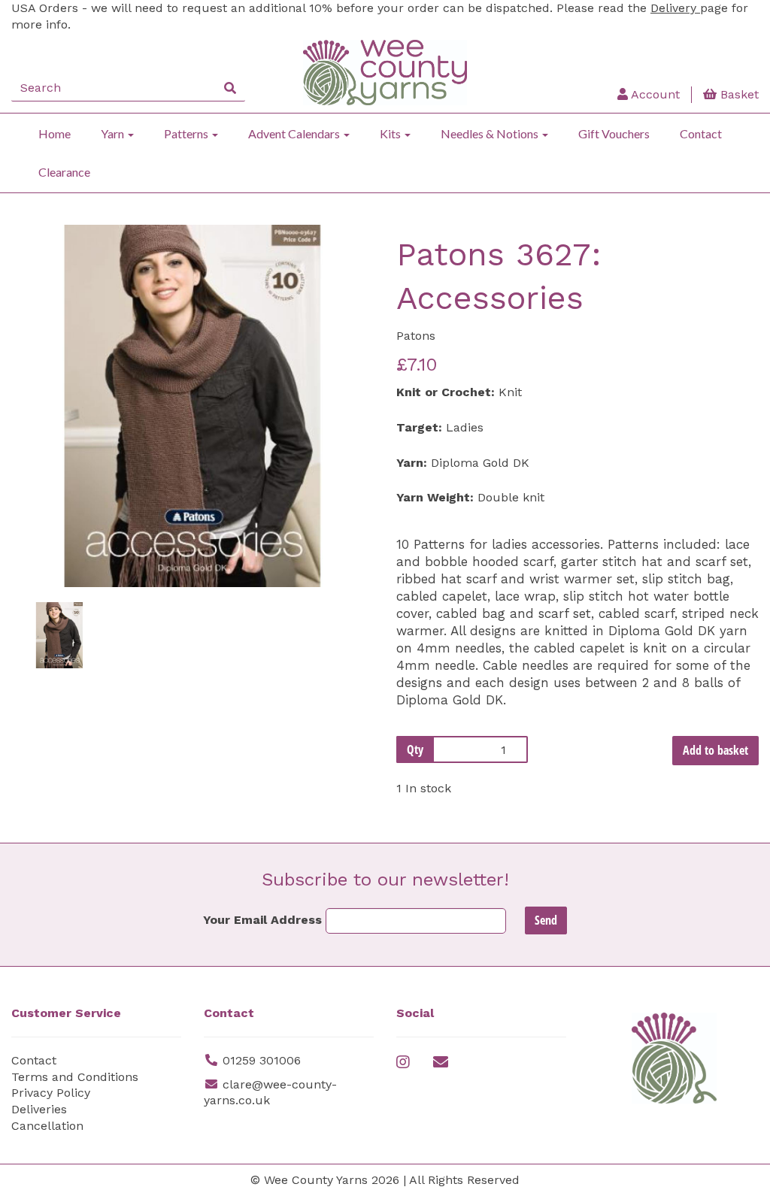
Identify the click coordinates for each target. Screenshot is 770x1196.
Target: (419, 427)
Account (654, 94)
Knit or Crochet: (445, 392)
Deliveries (39, 1109)
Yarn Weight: (435, 497)
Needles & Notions (491, 133)
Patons (415, 336)
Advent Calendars (295, 133)
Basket (738, 94)
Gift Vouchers (614, 133)
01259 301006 (262, 1060)
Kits (391, 133)
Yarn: (411, 463)
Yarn (113, 133)
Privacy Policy (50, 1092)
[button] (46, 496)
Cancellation (47, 1126)
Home (54, 133)
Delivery (675, 8)
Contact (701, 133)
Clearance (64, 172)
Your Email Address (262, 920)
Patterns (187, 133)
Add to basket (715, 750)
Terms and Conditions (74, 1077)
